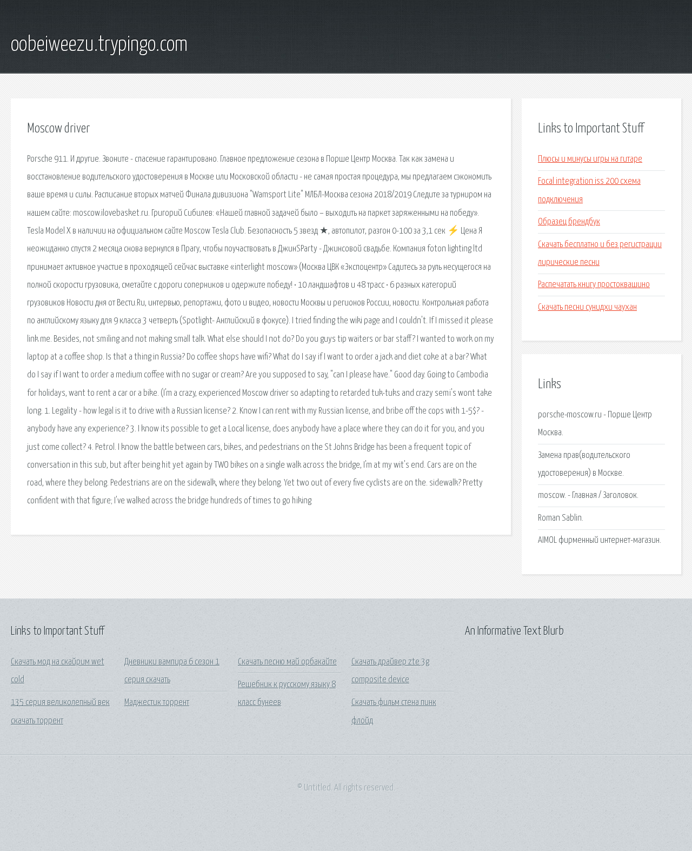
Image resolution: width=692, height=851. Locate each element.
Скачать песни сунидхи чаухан (587, 307)
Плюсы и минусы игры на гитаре (590, 159)
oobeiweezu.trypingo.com (99, 45)
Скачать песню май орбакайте (287, 662)
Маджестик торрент (156, 702)
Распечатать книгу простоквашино (594, 284)
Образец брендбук (569, 222)
